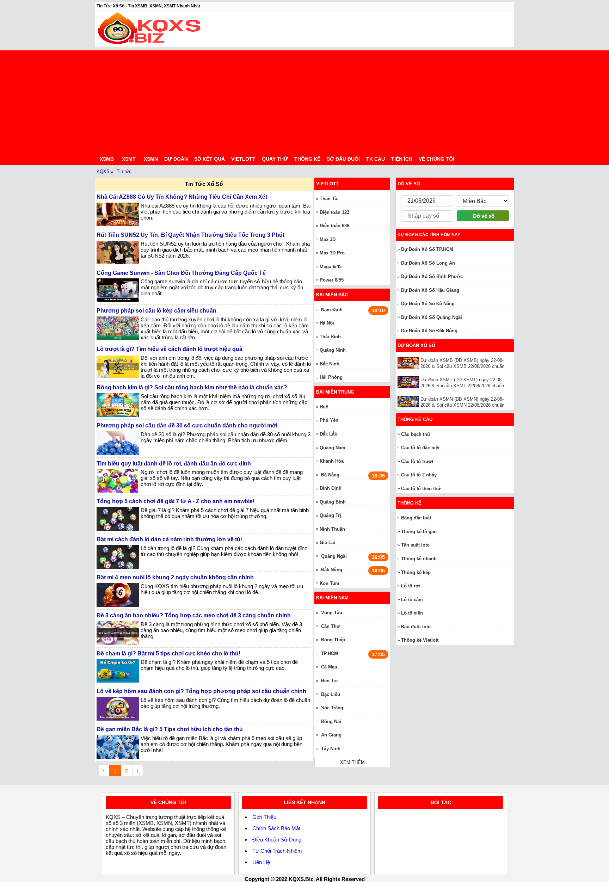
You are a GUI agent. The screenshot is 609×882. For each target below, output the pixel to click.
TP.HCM (329, 653)
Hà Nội (327, 323)
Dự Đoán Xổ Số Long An (428, 263)
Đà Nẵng (330, 474)
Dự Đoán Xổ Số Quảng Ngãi (431, 317)
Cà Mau (329, 667)
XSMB (107, 159)
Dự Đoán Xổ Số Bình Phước (432, 276)
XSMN (151, 159)
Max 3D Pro (332, 252)
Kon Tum (329, 583)
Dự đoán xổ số (416, 345)
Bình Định (331, 488)
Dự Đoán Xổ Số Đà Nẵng (428, 303)
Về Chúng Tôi (436, 159)
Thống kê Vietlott (419, 640)
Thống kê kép (416, 572)
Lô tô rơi (410, 585)
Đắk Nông (331, 569)
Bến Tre (329, 680)
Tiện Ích (401, 159)
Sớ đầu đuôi (343, 159)
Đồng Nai (331, 721)
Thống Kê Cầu (415, 419)
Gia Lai (327, 542)
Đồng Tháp (333, 639)
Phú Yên (329, 420)
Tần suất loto (415, 545)
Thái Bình (330, 336)
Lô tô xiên (412, 613)
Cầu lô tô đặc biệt (420, 447)
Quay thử (275, 159)
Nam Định (332, 309)
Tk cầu (375, 159)
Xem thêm (352, 762)
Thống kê (307, 159)
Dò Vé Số (409, 183)
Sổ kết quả (209, 159)
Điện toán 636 (334, 225)
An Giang (331, 735)
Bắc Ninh (329, 363)
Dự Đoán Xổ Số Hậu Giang (430, 290)
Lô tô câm (412, 599)
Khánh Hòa (332, 461)
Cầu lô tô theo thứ (421, 488)
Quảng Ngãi (334, 556)
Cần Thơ (330, 626)
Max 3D (328, 239)
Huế (324, 406)
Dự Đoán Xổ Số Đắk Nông (429, 330)
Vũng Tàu (331, 612)
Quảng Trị (330, 515)
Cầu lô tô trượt (417, 461)
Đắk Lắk (328, 434)
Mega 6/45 (331, 266)
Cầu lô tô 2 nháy (419, 474)
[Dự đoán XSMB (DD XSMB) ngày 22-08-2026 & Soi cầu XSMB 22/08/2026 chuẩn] (409, 363)
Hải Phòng (331, 377)
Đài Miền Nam (332, 597)
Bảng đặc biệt (416, 517)
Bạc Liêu (330, 694)
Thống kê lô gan (419, 531)
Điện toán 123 (334, 212)
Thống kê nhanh (419, 558)
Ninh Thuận (332, 529)
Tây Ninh (330, 748)
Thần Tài (329, 198)
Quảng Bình (333, 502)
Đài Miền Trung (335, 392)
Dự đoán (176, 159)
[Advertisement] (304, 99)
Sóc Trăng (332, 707)
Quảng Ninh (333, 350)
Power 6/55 (332, 280)
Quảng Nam (332, 447)
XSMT (129, 159)
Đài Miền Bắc (332, 294)
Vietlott (243, 159)
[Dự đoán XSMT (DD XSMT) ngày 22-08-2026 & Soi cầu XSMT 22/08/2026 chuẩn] (409, 382)
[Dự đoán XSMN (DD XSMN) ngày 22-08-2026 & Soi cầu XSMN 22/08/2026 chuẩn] (409, 401)
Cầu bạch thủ (415, 434)
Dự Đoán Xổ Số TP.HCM (427, 249)
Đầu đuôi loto (416, 626)
